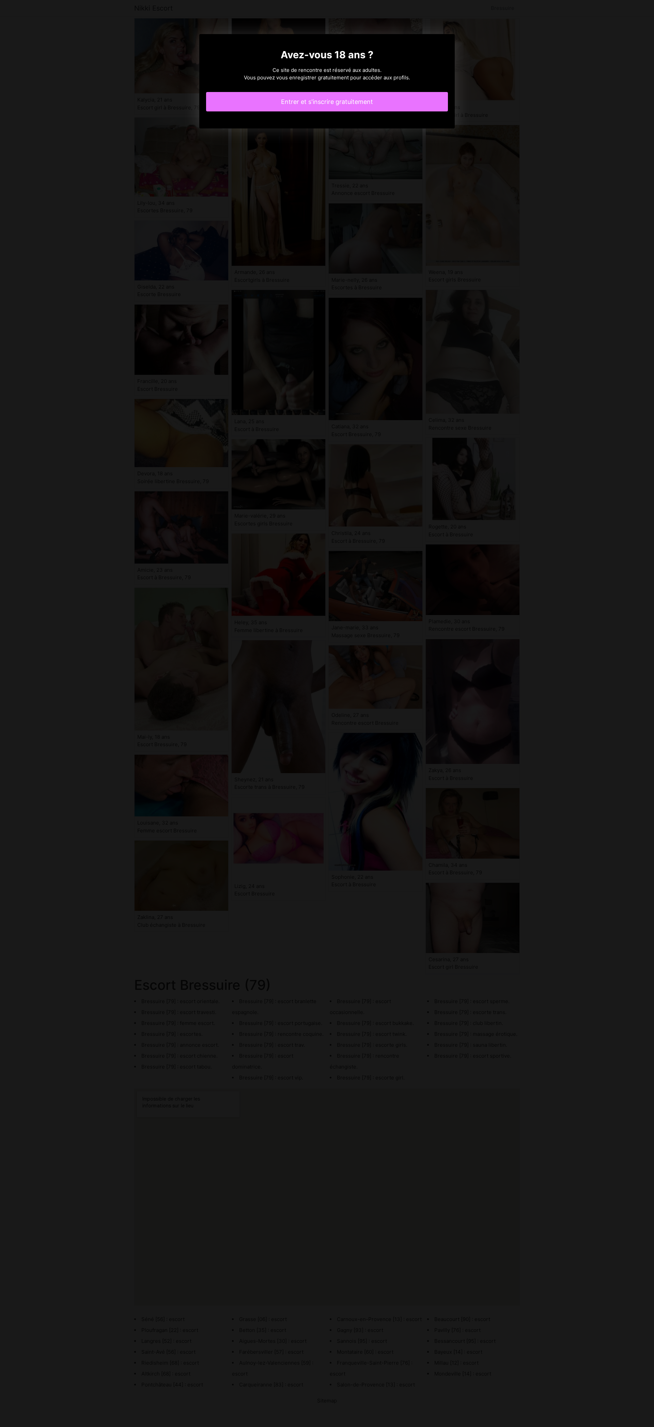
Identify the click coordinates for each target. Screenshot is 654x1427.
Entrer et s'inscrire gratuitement (327, 101)
